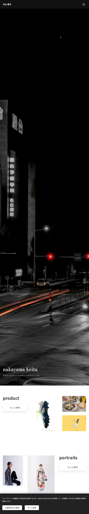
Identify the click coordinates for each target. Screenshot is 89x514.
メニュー (83, 4)
